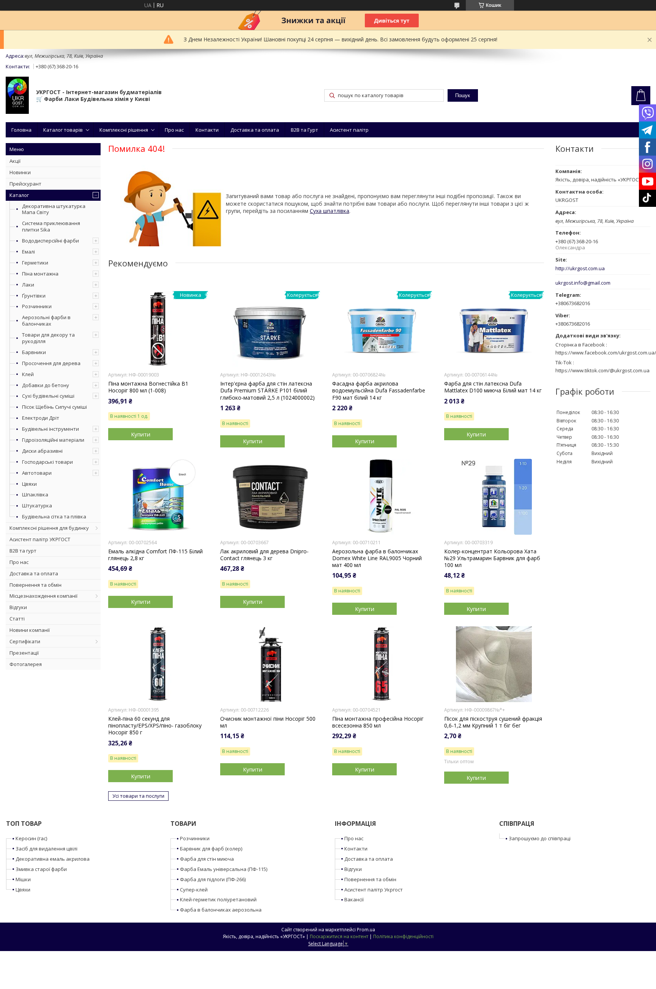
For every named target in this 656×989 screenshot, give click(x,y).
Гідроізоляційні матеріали (53, 439)
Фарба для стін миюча (207, 858)
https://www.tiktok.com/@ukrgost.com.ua (602, 370)
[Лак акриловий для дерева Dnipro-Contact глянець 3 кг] (270, 497)
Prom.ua (366, 929)
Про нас (174, 129)
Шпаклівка (35, 494)
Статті (17, 618)
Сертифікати (24, 641)
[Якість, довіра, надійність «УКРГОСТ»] (17, 96)
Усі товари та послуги (138, 795)
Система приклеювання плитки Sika (51, 226)
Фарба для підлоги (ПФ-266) (213, 879)
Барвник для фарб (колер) (211, 848)
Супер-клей (194, 889)
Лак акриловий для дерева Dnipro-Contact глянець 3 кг (264, 555)
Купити (140, 434)
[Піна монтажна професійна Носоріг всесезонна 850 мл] (382, 664)
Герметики (35, 262)
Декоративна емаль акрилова (53, 858)
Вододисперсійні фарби (50, 240)
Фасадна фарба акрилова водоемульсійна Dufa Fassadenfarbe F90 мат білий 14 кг (378, 390)
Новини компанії (29, 630)
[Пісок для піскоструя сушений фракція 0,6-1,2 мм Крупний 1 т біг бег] (494, 664)
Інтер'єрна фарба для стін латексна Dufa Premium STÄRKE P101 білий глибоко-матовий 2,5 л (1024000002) (267, 390)
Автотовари (37, 472)
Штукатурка (37, 505)
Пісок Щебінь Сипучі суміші (54, 406)
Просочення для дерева (51, 363)
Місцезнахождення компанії (43, 595)
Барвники (34, 352)
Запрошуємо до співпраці (540, 838)
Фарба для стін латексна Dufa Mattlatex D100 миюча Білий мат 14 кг (493, 387)
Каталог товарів (63, 129)
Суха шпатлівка (329, 210)
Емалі (28, 251)
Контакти (207, 129)
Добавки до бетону (45, 385)
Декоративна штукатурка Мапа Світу (53, 209)
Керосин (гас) (31, 838)
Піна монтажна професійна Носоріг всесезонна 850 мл (378, 722)
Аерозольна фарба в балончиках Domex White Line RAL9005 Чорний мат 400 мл (377, 558)
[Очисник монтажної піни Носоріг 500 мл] (270, 664)
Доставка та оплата (254, 129)
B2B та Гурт (304, 129)
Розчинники (37, 306)
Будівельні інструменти (50, 428)
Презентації (24, 652)
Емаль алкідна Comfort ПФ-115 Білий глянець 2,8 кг (155, 555)
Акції (14, 160)
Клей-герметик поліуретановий (218, 899)
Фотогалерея (25, 664)
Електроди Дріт (40, 417)
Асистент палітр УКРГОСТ (39, 539)
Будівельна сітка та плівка (54, 516)
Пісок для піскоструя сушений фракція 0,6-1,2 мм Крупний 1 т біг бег (493, 722)
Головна (21, 129)
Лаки (28, 284)
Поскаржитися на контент (339, 936)
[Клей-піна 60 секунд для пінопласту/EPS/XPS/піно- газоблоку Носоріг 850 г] (158, 664)
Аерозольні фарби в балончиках (46, 320)
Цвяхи (29, 483)
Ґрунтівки (34, 295)
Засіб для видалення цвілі (46, 848)
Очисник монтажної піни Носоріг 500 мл (267, 722)
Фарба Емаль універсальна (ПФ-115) (223, 869)
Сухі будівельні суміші (48, 395)
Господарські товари (47, 461)
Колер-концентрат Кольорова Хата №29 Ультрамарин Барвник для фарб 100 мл (492, 558)
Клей (28, 374)
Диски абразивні (42, 450)
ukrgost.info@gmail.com (582, 283)
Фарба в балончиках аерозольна (221, 909)
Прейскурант (25, 183)
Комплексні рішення (123, 129)
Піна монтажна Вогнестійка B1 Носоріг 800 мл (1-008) (148, 387)
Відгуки (18, 607)
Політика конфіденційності (403, 936)
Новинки (20, 172)
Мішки (23, 879)
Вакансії (354, 899)
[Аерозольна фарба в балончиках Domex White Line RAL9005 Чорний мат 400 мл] (382, 497)
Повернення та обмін (35, 584)
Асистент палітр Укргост (373, 889)
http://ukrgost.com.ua (580, 268)
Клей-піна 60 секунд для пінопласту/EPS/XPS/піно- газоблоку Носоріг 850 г (155, 725)
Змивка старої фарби (41, 869)
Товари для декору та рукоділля (48, 338)
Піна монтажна (40, 273)
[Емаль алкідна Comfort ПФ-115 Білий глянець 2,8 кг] (158, 497)
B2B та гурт (22, 550)
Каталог (19, 195)
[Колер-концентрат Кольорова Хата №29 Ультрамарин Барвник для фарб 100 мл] (494, 497)
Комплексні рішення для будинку (49, 527)
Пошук (462, 95)
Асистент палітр (349, 129)
